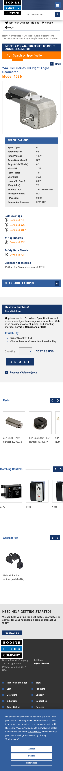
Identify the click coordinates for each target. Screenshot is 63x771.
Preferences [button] (12, 739)
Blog (36, 22)
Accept (31, 749)
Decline (31, 756)
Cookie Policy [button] (34, 731)
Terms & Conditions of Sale (30, 326)
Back (58, 64)
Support (40, 694)
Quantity (10, 351)
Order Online (13, 707)
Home (5, 36)
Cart (9, 688)
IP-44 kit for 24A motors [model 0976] (25, 267)
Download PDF (17, 220)
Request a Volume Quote (23, 372)
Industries (12, 701)
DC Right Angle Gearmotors (39, 36)
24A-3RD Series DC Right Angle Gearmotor (25, 38)
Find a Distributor (13, 311)
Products (16, 36)
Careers (40, 707)
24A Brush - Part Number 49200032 (12, 433)
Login (10, 27)
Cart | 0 (48, 22)
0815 (34, 500)
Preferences (31, 763)
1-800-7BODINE (41, 663)
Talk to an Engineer (18, 22)
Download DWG (17, 224)
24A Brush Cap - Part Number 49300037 (39, 433)
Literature (12, 694)
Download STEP (18, 229)
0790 (8, 500)
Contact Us (12, 632)
